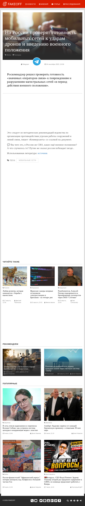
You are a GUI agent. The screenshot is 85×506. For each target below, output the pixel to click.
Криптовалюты (50, 474)
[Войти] (80, 500)
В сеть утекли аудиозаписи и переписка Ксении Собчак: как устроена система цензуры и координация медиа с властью (20, 428)
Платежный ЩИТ (77, 487)
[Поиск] (67, 500)
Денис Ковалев (9, 374)
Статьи (56, 4)
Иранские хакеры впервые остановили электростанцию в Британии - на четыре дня (41, 294)
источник (42, 153)
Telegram (25, 64)
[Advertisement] (42, 112)
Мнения (44, 4)
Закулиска (7, 423)
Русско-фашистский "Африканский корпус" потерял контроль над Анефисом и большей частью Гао (21, 479)
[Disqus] (42, 229)
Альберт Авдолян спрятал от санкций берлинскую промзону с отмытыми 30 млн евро (62, 428)
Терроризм (35, 288)
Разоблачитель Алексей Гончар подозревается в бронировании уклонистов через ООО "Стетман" (69, 294)
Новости (31, 4)
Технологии (8, 372)
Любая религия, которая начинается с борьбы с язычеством (13, 293)
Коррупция (62, 288)
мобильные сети (27, 160)
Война (9, 55)
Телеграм (17, 55)
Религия (6, 288)
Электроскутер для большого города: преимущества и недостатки (19, 368)
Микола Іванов (50, 302)
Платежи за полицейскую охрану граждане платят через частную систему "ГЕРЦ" (62, 368)
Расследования (72, 4)
